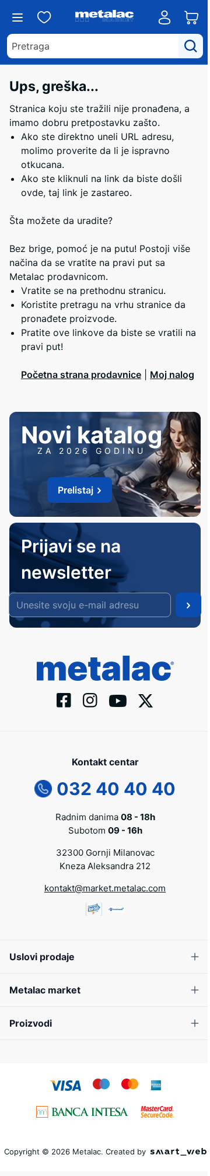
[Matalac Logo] (105, 667)
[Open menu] (17, 17)
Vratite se (42, 290)
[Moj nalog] (164, 17)
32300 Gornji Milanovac (105, 852)
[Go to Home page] (104, 17)
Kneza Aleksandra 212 (105, 866)
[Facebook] (64, 699)
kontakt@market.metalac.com (105, 888)
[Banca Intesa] (82, 1111)
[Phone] (43, 787)
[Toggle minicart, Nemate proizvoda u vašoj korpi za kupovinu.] (191, 17)
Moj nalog (172, 374)
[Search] (190, 46)
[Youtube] (118, 700)
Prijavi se (188, 605)
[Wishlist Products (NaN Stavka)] (44, 17)
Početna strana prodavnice (81, 374)
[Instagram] (90, 699)
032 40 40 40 (116, 788)
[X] (145, 699)
